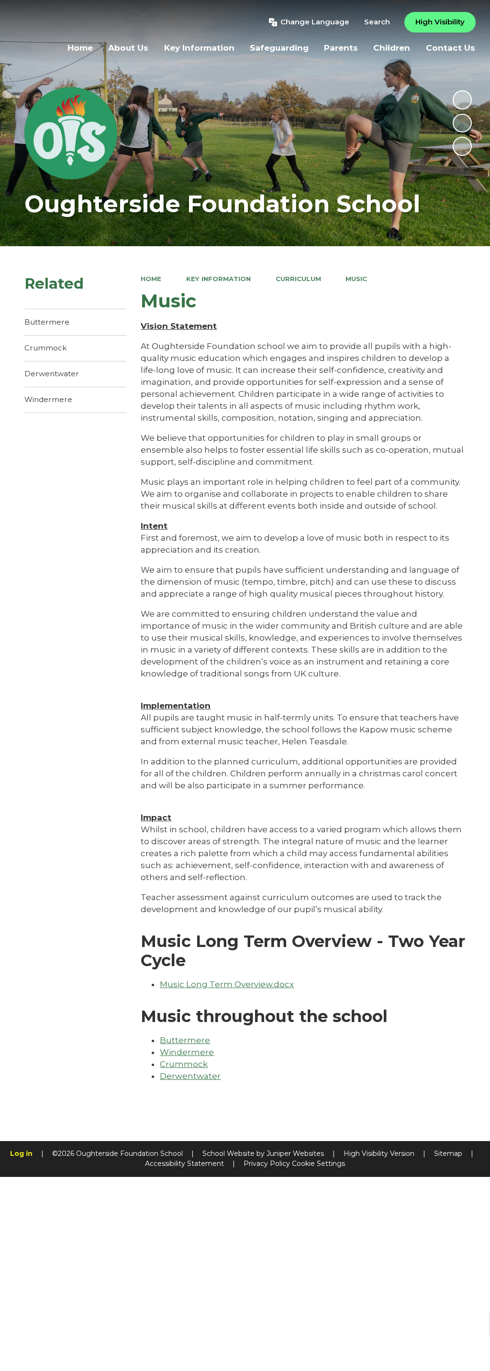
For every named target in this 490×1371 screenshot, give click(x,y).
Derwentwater (190, 1076)
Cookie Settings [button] (318, 1163)
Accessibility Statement (184, 1163)
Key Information (218, 279)
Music (356, 279)
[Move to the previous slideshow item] (462, 123)
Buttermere (185, 1040)
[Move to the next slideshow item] (462, 146)
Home (151, 279)
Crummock (184, 1064)
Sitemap (448, 1153)
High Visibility (440, 21)
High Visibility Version (379, 1153)
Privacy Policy (267, 1163)
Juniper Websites (295, 1153)
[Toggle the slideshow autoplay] (462, 99)
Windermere (187, 1052)
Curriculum (298, 279)
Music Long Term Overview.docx (227, 984)
